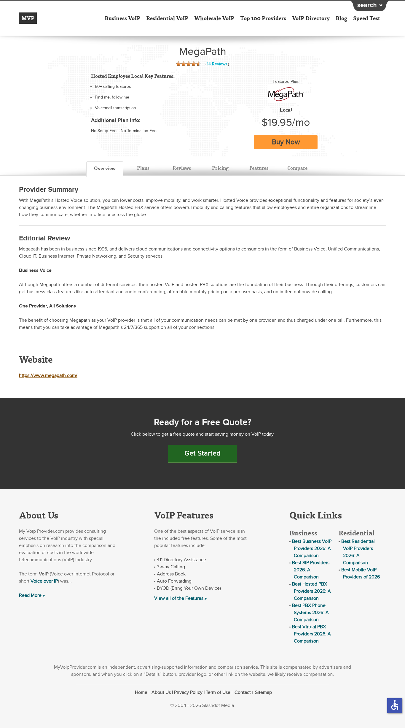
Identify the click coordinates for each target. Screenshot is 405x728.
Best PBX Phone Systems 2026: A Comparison (310, 612)
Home (141, 692)
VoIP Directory (311, 18)
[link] (286, 94)
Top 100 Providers (263, 18)
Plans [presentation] (143, 168)
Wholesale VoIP (214, 18)
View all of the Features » (180, 598)
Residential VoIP (167, 18)
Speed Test (366, 18)
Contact (243, 692)
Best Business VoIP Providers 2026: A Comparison (311, 548)
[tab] (104, 169)
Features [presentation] (258, 168)
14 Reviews (217, 63)
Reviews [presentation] (182, 168)
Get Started (202, 453)
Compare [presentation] (297, 168)
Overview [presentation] (105, 168)
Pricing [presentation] (220, 168)
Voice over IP (44, 581)
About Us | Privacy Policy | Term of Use (191, 692)
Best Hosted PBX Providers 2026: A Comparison (311, 591)
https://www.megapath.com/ (48, 375)
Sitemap (263, 692)
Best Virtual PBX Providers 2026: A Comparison (311, 634)
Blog (341, 18)
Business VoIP (122, 18)
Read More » (32, 595)
